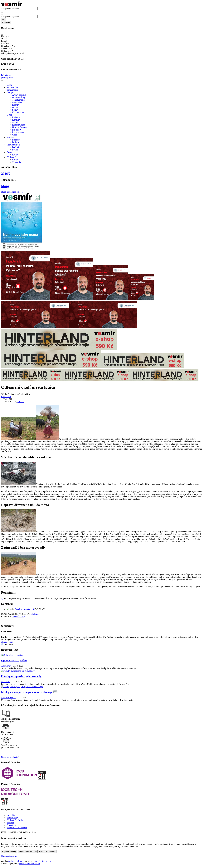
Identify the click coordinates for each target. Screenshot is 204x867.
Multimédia (17, 102)
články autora (7, 642)
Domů (9, 85)
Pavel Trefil (6, 396)
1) (2, 598)
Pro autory (16, 130)
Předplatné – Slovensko (17, 827)
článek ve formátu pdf (24, 609)
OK (3, 19)
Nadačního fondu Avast (29, 863)
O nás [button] (9, 115)
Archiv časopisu (19, 95)
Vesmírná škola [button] (13, 145)
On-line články (18, 97)
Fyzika (15, 150)
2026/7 (5, 173)
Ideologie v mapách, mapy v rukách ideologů (27, 692)
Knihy (15, 155)
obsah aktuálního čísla (12, 192)
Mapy (5, 186)
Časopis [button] (10, 92)
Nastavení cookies (9, 856)
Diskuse (15, 142)
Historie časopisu (19, 127)
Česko (15, 160)
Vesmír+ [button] (10, 137)
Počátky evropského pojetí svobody (21, 676)
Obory (15, 107)
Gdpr (14, 135)
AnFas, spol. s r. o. (16, 861)
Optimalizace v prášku (14, 660)
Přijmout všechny (9, 851)
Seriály (15, 110)
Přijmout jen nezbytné (27, 851)
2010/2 (20, 401)
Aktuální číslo (13, 87)
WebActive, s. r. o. (43, 861)
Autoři (15, 122)
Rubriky (15, 105)
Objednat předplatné (10, 757)
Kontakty (16, 120)
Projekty (16, 140)
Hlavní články (18, 616)
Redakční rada (18, 125)
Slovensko (16, 162)
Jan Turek (5, 681)
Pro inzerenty (18, 132)
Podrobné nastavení (47, 851)
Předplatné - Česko (15, 820)
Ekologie (35, 614)
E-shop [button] (10, 152)
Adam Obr (6, 666)
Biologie (16, 147)
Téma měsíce (12, 90)
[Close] (2, 34)
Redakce (16, 117)
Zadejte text (6, 8)
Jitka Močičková (8, 697)
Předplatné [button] (11, 157)
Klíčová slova (18, 112)
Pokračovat (6, 75)
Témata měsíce (18, 100)
